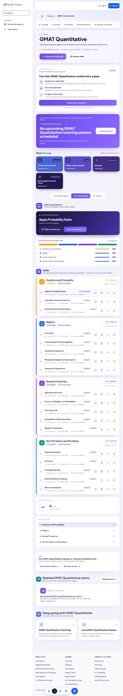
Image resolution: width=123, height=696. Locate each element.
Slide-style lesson (52, 229)
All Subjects (40, 661)
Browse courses (70, 566)
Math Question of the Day (46, 672)
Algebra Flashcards (43, 665)
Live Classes (40, 676)
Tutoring (44, 25)
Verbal (99, 196)
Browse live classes (48, 566)
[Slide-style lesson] (101, 292)
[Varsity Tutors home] (12, 4)
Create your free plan (76, 103)
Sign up (115, 6)
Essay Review (70, 676)
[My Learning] (54, 691)
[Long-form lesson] (95, 292)
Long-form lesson (74, 229)
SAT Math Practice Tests (45, 669)
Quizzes (70, 25)
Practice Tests (84, 25)
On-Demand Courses (44, 680)
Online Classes (100, 669)
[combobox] (18, 13)
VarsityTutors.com (102, 680)
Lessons (57, 25)
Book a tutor (107, 131)
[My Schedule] (66, 691)
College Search (101, 676)
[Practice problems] (114, 292)
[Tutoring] (60, 691)
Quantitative (82, 196)
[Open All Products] (74, 691)
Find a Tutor (99, 661)
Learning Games (71, 684)
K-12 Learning (100, 672)
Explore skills (78, 56)
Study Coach (70, 672)
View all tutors (108, 579)
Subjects (51, 16)
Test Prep (98, 665)
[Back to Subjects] (38, 16)
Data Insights (62, 196)
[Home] (42, 16)
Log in (103, 6)
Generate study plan (54, 56)
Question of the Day (104, 25)
